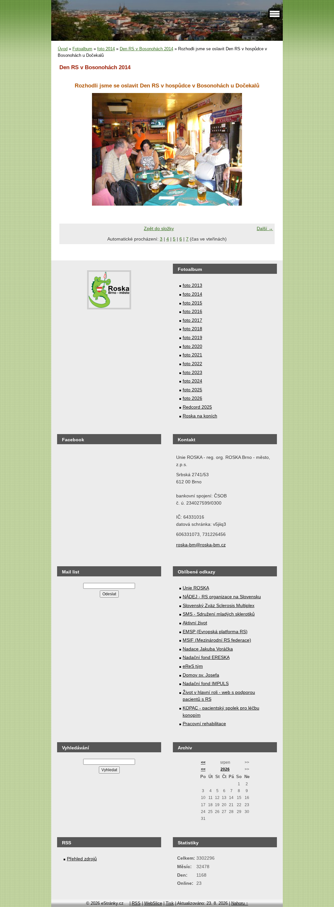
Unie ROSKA (196, 587)
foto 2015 (192, 302)
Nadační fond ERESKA (206, 657)
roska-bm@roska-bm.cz (201, 544)
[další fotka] (264, 149)
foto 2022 (192, 363)
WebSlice (153, 903)
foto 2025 (192, 389)
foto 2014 (106, 48)
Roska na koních (200, 415)
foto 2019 (192, 337)
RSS (136, 903)
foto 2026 (192, 398)
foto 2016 (192, 311)
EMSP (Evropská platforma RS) (215, 631)
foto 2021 (192, 354)
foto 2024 (192, 380)
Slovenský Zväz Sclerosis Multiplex (218, 605)
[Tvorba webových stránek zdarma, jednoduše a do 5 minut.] (127, 903)
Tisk (170, 903)
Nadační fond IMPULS (206, 683)
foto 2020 (192, 346)
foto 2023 (192, 372)
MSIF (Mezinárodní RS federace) (217, 640)
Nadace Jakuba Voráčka (208, 648)
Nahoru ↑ (239, 903)
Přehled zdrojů (82, 858)
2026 (225, 769)
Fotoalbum (82, 48)
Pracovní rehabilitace (204, 723)
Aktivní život (195, 622)
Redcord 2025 (197, 407)
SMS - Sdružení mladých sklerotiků (219, 614)
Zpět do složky (159, 228)
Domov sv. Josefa (201, 675)
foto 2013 (192, 285)
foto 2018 (192, 328)
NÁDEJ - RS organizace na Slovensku (222, 596)
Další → (265, 228)
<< (203, 762)
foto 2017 (192, 320)
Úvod (63, 48)
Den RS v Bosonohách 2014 (146, 48)
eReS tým (193, 666)
